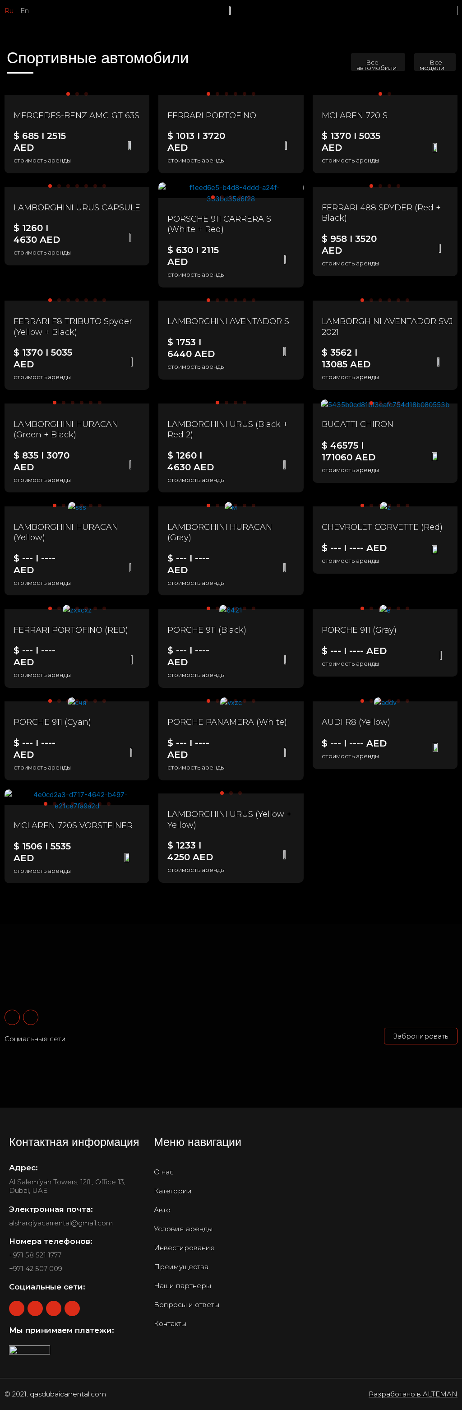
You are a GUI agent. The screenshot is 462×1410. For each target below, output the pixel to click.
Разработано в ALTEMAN (413, 1394)
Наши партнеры (182, 1285)
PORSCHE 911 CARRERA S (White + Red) (219, 224)
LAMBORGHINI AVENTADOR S (228, 321)
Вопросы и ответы (186, 1304)
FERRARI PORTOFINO (211, 116)
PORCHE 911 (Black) (206, 630)
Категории (173, 1191)
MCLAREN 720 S (355, 116)
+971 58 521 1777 (35, 1255)
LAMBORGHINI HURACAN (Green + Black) (66, 429)
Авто (162, 1210)
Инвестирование (184, 1247)
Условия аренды (183, 1228)
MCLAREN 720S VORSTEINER (73, 825)
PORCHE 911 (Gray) (359, 630)
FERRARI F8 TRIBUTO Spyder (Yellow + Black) (73, 326)
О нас (164, 1172)
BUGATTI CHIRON (357, 424)
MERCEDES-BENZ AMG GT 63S (76, 116)
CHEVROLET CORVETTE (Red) (382, 527)
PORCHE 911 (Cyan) (52, 722)
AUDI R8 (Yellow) (356, 722)
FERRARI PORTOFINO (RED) (71, 630)
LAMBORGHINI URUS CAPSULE (77, 208)
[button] (378, 62)
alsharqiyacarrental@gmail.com (61, 1223)
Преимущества (181, 1266)
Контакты (170, 1323)
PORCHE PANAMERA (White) (227, 722)
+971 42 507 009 (35, 1268)
